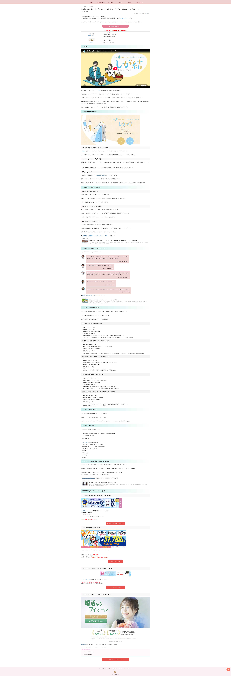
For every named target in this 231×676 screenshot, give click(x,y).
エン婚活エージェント (85, 510)
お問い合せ (116, 668)
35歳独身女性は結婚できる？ (88, 478)
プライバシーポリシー (122, 668)
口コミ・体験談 (110, 2)
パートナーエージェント (89, 568)
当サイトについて (139, 2)
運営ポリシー (146, 13)
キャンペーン (107, 495)
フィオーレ (86, 594)
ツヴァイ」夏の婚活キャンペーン (92, 527)
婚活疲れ (120, 2)
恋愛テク (130, 2)
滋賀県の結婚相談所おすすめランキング (90, 295)
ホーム (91, 2)
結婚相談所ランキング (101, 2)
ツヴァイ (83, 550)
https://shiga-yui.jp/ (101, 175)
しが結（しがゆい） (124, 18)
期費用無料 (101, 495)
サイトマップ (101, 668)
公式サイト (85, 442)
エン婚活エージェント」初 (90, 495)
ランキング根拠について (109, 668)
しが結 (99, 90)
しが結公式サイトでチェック (114, 26)
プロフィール (129, 668)
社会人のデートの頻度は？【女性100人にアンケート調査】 (95, 235)
